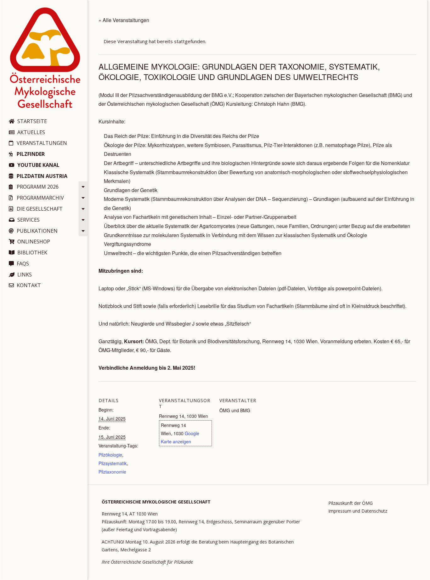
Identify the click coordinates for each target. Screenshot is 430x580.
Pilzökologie (110, 455)
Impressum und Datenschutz (357, 511)
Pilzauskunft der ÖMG (350, 503)
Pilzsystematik (113, 463)
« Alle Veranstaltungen (124, 20)
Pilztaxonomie (112, 472)
